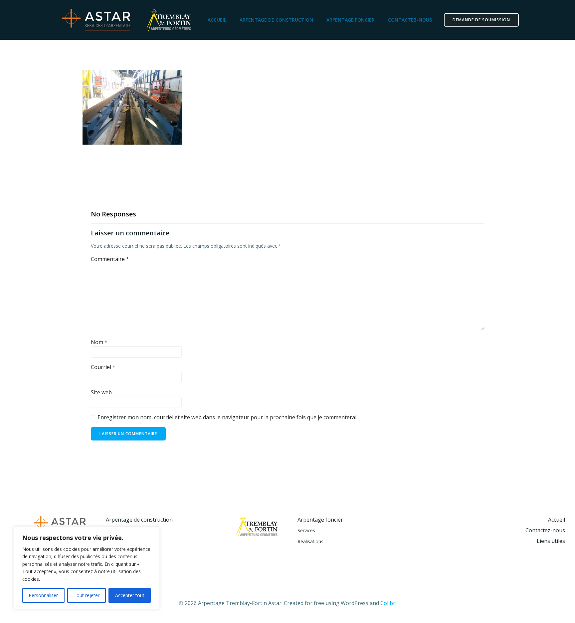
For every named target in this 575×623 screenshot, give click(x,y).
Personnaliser (43, 595)
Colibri (388, 603)
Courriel (103, 367)
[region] (86, 568)
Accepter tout (129, 595)
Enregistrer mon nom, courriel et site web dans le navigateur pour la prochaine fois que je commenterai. (227, 417)
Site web (101, 392)
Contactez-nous (410, 20)
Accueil (217, 20)
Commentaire (110, 259)
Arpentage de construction (276, 20)
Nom (99, 342)
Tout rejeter (86, 595)
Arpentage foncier (350, 20)
